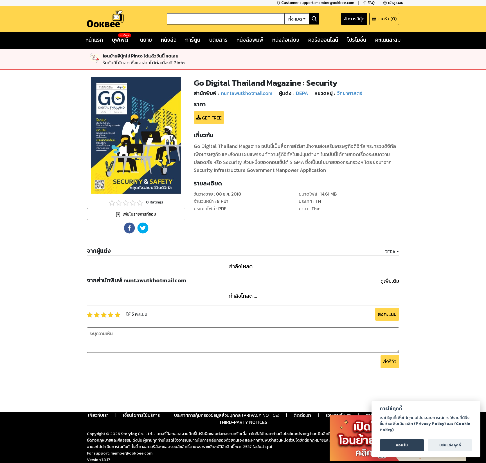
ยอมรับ (402, 445)
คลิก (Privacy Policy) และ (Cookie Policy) (425, 426)
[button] (129, 228)
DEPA (389, 251)
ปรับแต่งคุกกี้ (450, 445)
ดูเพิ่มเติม (390, 281)
